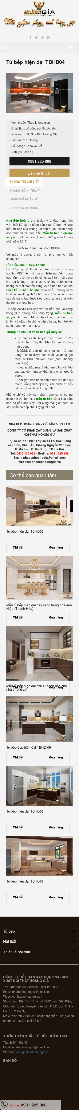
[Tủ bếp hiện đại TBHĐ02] (39, 506)
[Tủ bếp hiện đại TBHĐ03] (39, 786)
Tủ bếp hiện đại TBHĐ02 (25, 531)
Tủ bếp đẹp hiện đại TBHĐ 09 (28, 747)
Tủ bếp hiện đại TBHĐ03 (25, 811)
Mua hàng (55, 547)
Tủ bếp (9, 931)
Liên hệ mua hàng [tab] (24, 208)
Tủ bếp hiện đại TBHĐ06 (25, 881)
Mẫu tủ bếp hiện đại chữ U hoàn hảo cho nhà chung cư (36, 687)
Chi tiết (18, 547)
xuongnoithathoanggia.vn (32, 1052)
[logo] (39, 8)
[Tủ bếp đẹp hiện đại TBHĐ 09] (39, 719)
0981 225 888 (39, 161)
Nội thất (9, 941)
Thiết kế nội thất (16, 951)
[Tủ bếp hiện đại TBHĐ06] (39, 856)
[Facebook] (30, 37)
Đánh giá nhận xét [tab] (25, 199)
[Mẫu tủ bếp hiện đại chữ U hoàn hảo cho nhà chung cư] (39, 653)
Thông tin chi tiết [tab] (24, 181)
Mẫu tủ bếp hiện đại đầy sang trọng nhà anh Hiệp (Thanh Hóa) (39, 607)
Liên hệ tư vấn (40, 173)
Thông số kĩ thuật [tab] (25, 190)
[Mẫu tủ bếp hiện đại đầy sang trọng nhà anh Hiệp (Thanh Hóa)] (39, 578)
